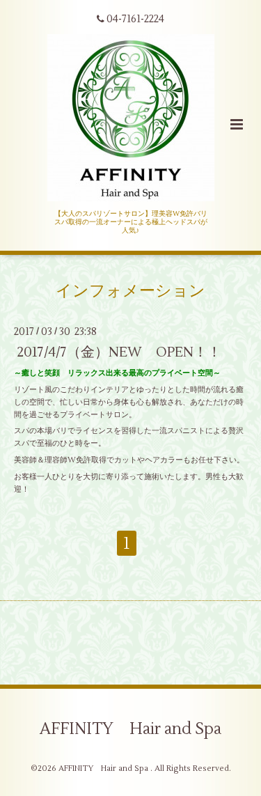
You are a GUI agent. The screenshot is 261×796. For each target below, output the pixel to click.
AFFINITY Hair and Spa (130, 729)
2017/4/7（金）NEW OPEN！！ (119, 352)
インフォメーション (130, 290)
